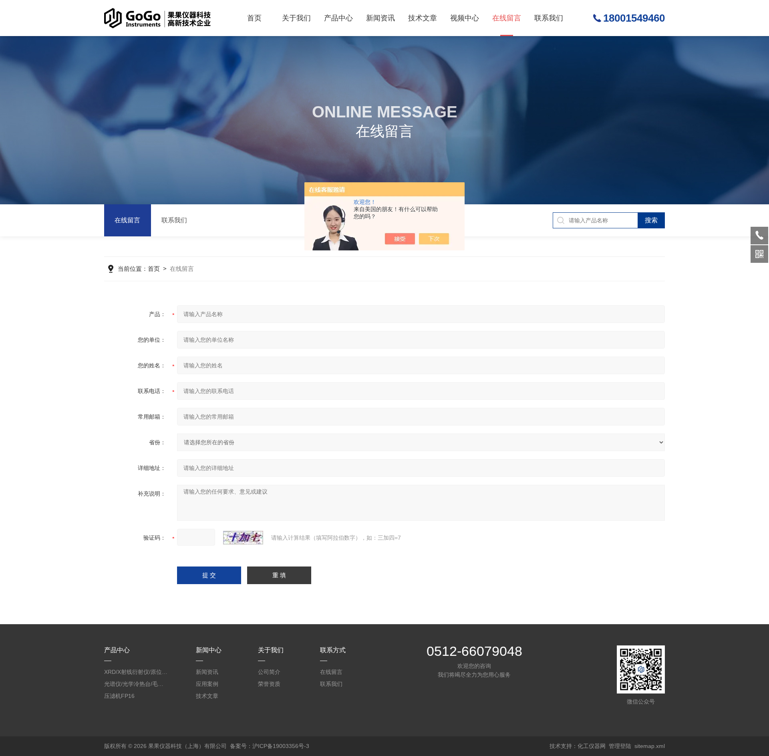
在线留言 (506, 18)
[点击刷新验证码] (243, 537)
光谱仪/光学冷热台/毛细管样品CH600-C (136, 684)
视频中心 (464, 18)
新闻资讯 (380, 18)
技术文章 (422, 18)
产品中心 (338, 18)
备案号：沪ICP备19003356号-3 (269, 746)
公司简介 (269, 672)
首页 (254, 18)
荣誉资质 (269, 684)
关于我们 (296, 18)
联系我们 (548, 18)
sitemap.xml (649, 746)
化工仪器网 (592, 746)
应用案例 (207, 684)
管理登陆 (620, 746)
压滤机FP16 (119, 696)
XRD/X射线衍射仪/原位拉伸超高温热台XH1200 (136, 672)
